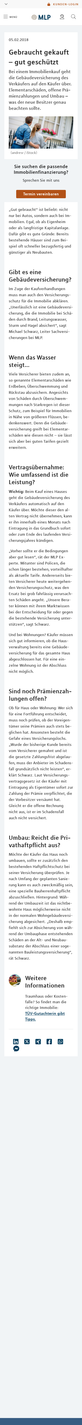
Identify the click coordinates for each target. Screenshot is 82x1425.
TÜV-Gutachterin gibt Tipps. (45, 1016)
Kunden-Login (65, 4)
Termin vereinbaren (41, 193)
